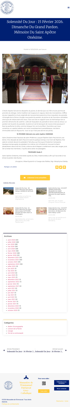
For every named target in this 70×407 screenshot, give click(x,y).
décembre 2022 (13, 279)
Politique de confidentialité (10, 404)
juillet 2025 (11, 266)
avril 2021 (11, 297)
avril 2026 (11, 249)
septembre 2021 (13, 286)
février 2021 (12, 301)
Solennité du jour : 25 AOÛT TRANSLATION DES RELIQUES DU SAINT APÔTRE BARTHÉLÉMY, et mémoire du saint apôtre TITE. (57, 192)
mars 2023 (11, 277)
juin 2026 (11, 244)
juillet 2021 (11, 290)
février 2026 (12, 253)
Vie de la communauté (15, 333)
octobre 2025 (12, 262)
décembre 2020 (13, 306)
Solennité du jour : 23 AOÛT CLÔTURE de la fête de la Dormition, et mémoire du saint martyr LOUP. (57, 210)
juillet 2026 (11, 242)
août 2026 (11, 240)
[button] (68, 7)
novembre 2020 (13, 308)
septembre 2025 (13, 264)
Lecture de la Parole (15, 329)
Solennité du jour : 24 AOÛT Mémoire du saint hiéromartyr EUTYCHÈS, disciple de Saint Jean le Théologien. (23, 211)
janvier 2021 (12, 304)
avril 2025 (11, 273)
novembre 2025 (13, 260)
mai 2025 (11, 271)
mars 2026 (11, 251)
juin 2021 (11, 293)
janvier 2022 (12, 284)
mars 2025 (11, 275)
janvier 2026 (12, 255)
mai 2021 (11, 295)
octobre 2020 (12, 310)
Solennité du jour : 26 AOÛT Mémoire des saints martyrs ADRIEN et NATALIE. (24, 189)
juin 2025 (11, 268)
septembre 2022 (13, 282)
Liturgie (10, 331)
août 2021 (11, 288)
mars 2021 (11, 299)
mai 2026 (11, 246)
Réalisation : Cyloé (62, 401)
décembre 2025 (13, 257)
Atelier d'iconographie (15, 326)
